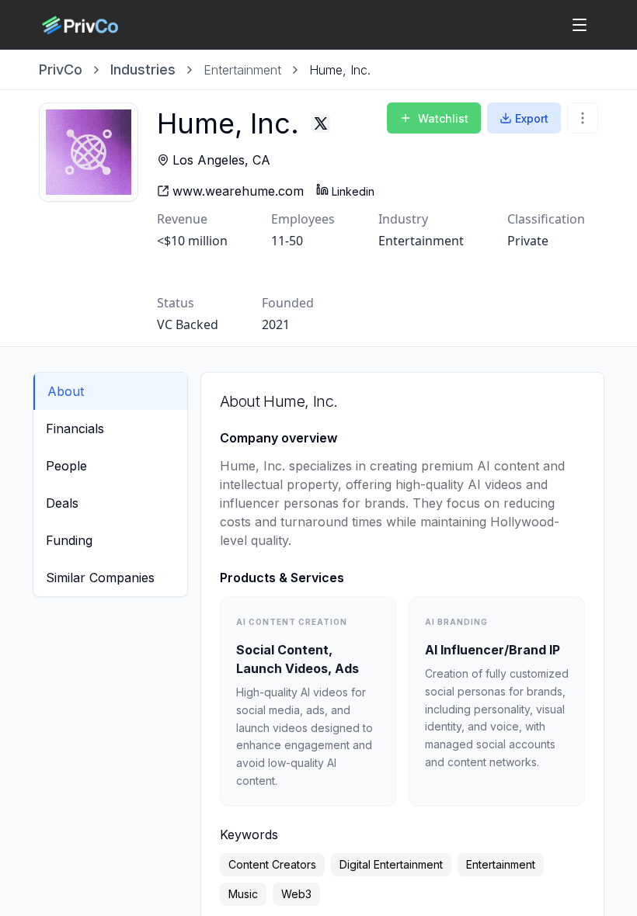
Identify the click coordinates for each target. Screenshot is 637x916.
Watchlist (443, 118)
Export (531, 118)
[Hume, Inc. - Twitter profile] (321, 123)
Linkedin (353, 191)
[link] (340, 70)
